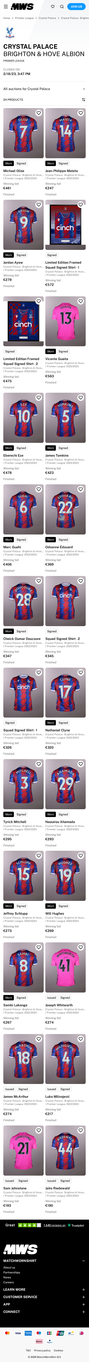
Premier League (24, 18)
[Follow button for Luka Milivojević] (80, 1039)
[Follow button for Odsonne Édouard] (80, 489)
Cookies (58, 1350)
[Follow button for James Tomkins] (80, 397)
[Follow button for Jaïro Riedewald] (80, 1130)
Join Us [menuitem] (76, 6)
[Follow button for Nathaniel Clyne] (80, 672)
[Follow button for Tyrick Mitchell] (38, 764)
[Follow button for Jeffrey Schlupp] (38, 855)
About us (9, 1267)
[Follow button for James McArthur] (38, 1039)
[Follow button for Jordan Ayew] (38, 204)
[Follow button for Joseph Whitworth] (80, 947)
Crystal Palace (47, 18)
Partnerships (11, 1272)
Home (6, 18)
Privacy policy (42, 1350)
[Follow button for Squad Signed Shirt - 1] (38, 672)
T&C (28, 1350)
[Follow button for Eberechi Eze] (38, 397)
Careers (8, 1282)
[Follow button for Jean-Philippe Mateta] (80, 113)
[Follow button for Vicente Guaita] (80, 301)
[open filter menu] (84, 100)
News (7, 1277)
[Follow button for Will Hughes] (80, 855)
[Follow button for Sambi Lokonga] (38, 947)
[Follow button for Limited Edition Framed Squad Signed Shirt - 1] (80, 204)
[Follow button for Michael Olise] (38, 113)
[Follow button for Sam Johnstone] (38, 1130)
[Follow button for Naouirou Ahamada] (80, 764)
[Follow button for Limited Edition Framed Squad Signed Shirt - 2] (38, 301)
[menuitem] (5, 6)
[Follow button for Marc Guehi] (38, 489)
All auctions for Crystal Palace (26, 89)
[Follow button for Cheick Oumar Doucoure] (38, 581)
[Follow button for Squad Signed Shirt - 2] (80, 581)
